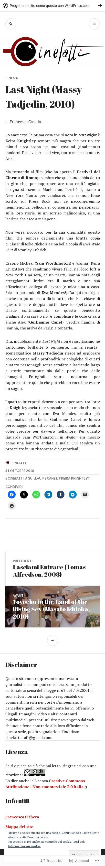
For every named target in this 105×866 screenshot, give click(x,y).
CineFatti (19, 463)
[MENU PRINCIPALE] (94, 23)
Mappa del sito (19, 826)
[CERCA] (10, 23)
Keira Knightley (75, 478)
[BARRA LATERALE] (52, 640)
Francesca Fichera (22, 817)
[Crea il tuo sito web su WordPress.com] (52, 5)
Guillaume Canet (42, 478)
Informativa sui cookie (24, 846)
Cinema (11, 78)
